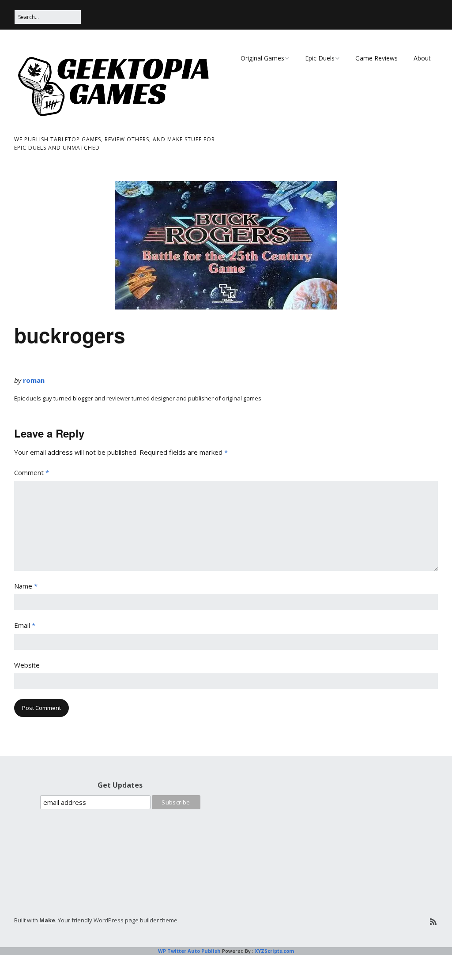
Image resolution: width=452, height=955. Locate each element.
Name (26, 585)
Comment (31, 472)
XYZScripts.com (274, 950)
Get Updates (120, 785)
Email (24, 625)
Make (47, 920)
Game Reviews (376, 58)
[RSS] (433, 922)
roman (34, 380)
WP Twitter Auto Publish (189, 950)
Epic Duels (320, 58)
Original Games (262, 58)
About (422, 58)
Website (27, 665)
